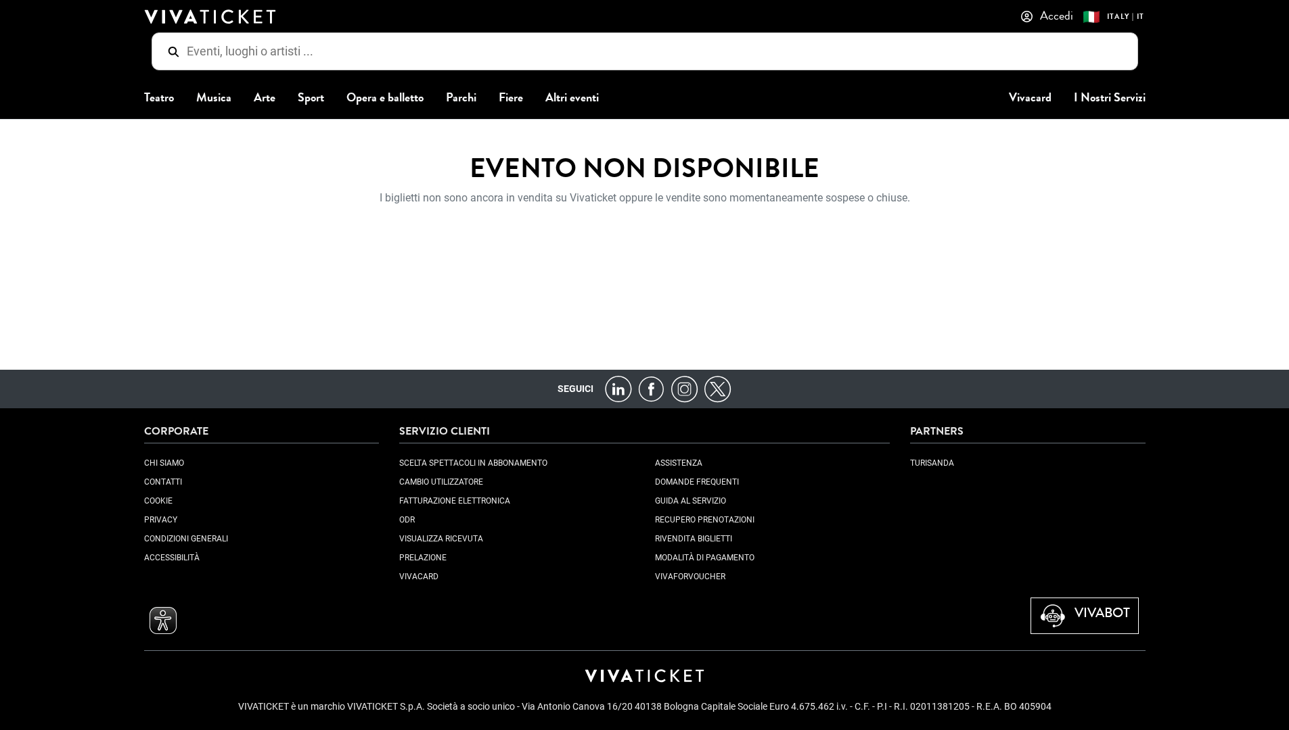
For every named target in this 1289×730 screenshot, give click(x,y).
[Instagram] (684, 388)
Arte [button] (264, 97)
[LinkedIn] (618, 388)
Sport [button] (311, 97)
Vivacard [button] (1030, 97)
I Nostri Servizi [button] (1110, 97)
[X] (717, 388)
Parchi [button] (461, 97)
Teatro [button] (159, 97)
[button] (163, 620)
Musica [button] (213, 97)
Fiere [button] (511, 97)
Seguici (575, 388)
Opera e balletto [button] (385, 97)
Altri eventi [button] (572, 97)
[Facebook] (651, 388)
